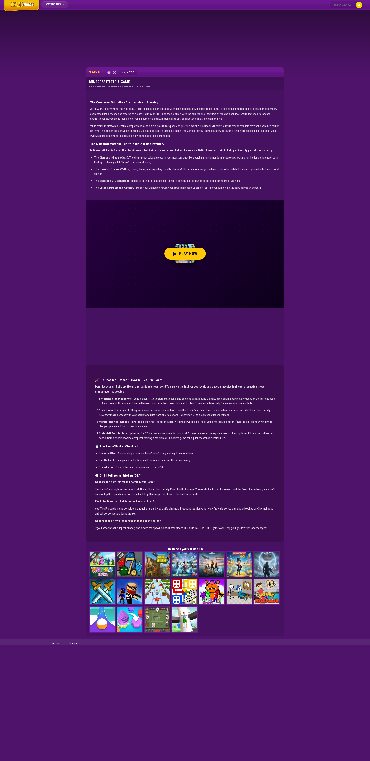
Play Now (185, 253)
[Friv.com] (22, 11)
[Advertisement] (185, 39)
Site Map (73, 643)
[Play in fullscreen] (114, 72)
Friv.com (56, 643)
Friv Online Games (108, 86)
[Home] (109, 72)
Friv (91, 86)
